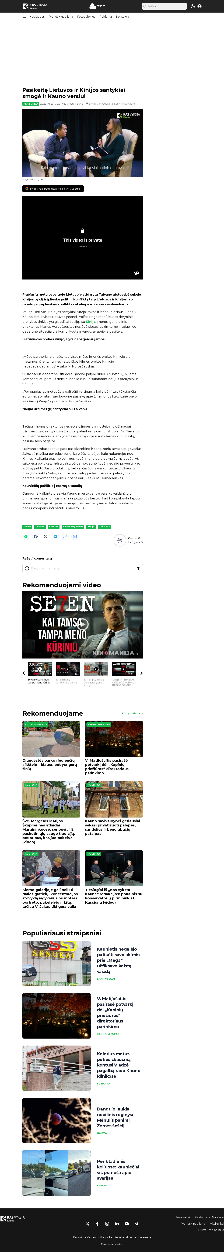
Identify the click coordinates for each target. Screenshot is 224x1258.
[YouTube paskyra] (127, 1224)
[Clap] (120, 540)
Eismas (102, 1185)
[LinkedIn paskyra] (117, 1224)
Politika (94, 784)
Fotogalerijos (86, 16)
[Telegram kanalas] (136, 1224)
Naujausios (36, 16)
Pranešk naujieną (61, 16)
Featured (30, 103)
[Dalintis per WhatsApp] (25, 536)
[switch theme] (192, 6)
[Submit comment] (138, 568)
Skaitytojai (106, 978)
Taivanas (104, 526)
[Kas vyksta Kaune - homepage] (38, 6)
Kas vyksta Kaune (72, 103)
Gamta (102, 1133)
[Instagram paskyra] (107, 1224)
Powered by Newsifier (112, 1244)
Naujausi (218, 1217)
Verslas (40, 526)
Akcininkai (217, 1223)
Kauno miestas (36, 724)
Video (27, 526)
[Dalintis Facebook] (35, 536)
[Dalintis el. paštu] (74, 536)
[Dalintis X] (45, 536)
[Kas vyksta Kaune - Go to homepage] (15, 1218)
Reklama (105, 16)
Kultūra (31, 784)
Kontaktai (123, 16)
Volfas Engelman (73, 526)
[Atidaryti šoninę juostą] (24, 17)
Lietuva (53, 526)
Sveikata (103, 1083)
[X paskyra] (87, 1224)
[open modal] (199, 6)
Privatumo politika (211, 1230)
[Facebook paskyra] (97, 1224)
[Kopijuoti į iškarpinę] (65, 536)
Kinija (90, 322)
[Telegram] (55, 536)
